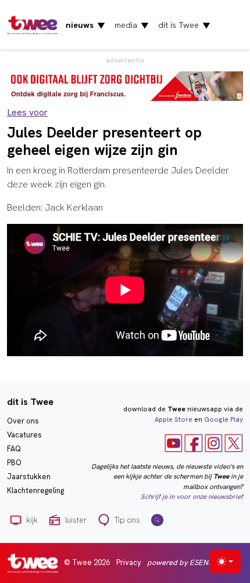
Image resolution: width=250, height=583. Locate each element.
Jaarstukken (29, 476)
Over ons (23, 421)
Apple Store (173, 419)
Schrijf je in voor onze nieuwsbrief (192, 496)
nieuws (85, 25)
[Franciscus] (125, 85)
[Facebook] (193, 442)
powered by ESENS (179, 562)
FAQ (14, 449)
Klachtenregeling (35, 490)
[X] (233, 442)
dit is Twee (184, 25)
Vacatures (24, 435)
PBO (14, 463)
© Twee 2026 (87, 562)
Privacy (128, 562)
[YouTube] (174, 442)
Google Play (223, 419)
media (132, 25)
